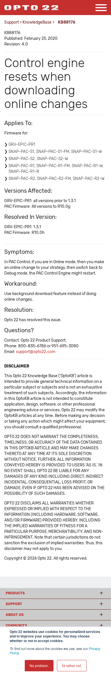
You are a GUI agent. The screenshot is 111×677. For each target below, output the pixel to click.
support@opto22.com (35, 351)
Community (16, 626)
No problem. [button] (39, 665)
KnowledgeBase (37, 22)
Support (11, 22)
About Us (15, 615)
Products (15, 593)
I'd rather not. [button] (72, 665)
